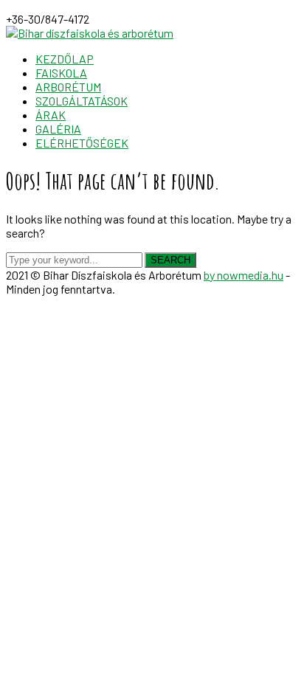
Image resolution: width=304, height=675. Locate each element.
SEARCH (170, 260)
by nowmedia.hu (243, 275)
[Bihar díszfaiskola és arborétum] (89, 33)
